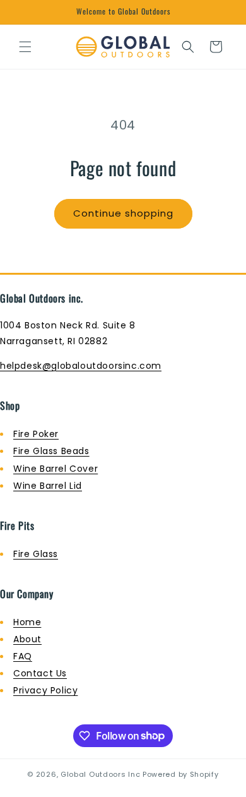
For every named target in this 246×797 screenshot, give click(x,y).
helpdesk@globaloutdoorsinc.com (80, 365)
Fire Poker (36, 434)
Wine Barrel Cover (55, 468)
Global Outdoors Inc (100, 774)
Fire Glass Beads (51, 451)
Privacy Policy (45, 690)
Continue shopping (123, 213)
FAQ (22, 656)
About (27, 639)
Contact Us (40, 673)
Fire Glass (35, 554)
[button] (25, 47)
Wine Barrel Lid (47, 485)
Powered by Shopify (181, 774)
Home (27, 622)
